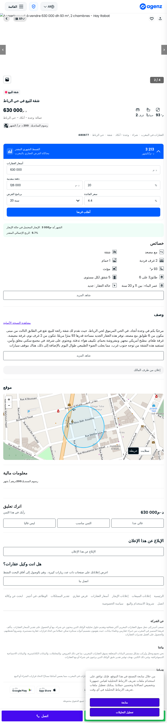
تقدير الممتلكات (60, 596)
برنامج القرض (14, 194)
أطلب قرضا (83, 212)
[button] (160, 18)
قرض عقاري (80, 596)
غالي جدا (137, 523)
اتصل (160, 603)
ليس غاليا (29, 523)
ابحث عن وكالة (14, 596)
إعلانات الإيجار (120, 596)
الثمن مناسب (83, 523)
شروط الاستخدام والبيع (140, 603)
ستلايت (145, 451)
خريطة (133, 451)
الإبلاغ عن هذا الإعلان (83, 551)
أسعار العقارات (15, 163)
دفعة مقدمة (13, 179)
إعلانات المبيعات (141, 596)
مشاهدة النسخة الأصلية (17, 323)
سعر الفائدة (90, 194)
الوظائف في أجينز (36, 596)
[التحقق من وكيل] (33, 6)
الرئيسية (159, 596)
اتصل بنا (83, 581)
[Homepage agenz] (151, 6)
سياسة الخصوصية (112, 603)
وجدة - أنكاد (122, 135)
